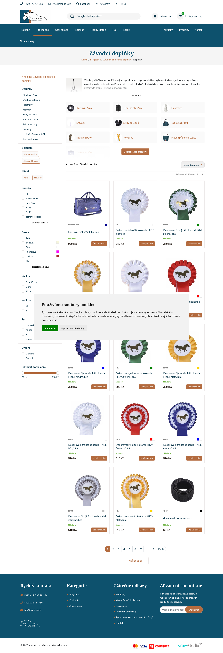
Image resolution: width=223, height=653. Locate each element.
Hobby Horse (98, 29)
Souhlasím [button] (50, 328)
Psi (114, 29)
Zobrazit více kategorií (135, 151)
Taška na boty (30, 124)
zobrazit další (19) (40, 266)
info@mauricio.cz (62, 4)
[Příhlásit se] (158, 11)
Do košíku (100, 243)
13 (152, 549)
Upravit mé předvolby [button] (72, 328)
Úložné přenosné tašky (35, 134)
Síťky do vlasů (30, 114)
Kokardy (27, 129)
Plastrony (27, 104)
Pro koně (25, 29)
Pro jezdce (42, 29)
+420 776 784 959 (33, 4)
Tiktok (122, 4)
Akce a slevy (27, 41)
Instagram (105, 4)
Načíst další (135, 560)
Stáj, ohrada (61, 29)
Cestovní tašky (30, 139)
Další (161, 549)
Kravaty (27, 109)
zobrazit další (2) (40, 222)
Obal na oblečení (31, 100)
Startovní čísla (30, 95)
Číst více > (135, 95)
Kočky (126, 29)
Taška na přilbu (31, 119)
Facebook (85, 4)
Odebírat (194, 609)
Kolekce (79, 29)
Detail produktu (146, 243)
